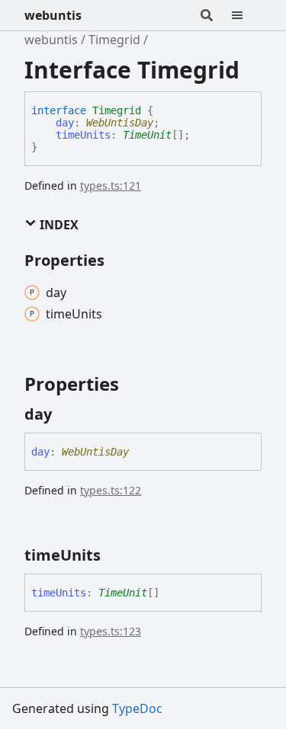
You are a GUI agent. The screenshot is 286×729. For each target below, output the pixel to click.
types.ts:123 (110, 631)
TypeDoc (137, 708)
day (65, 123)
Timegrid (114, 39)
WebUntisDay (119, 123)
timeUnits (83, 135)
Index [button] (58, 224)
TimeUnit (147, 135)
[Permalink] (65, 414)
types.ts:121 (110, 185)
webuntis (53, 15)
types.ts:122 (110, 490)
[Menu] (246, 15)
